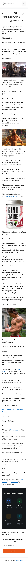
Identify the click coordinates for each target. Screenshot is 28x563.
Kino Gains (14, 482)
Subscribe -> (14, 551)
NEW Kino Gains (11, 196)
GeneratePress (19, 560)
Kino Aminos (14, 430)
